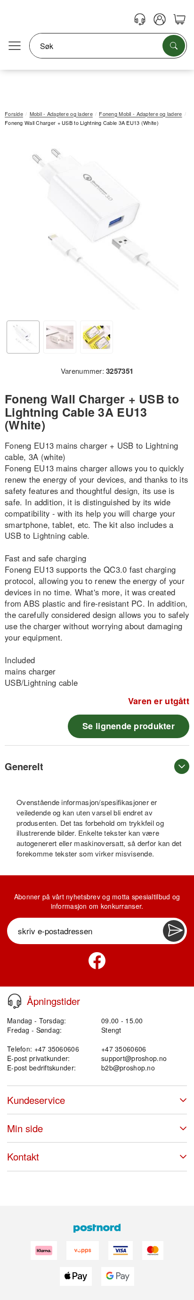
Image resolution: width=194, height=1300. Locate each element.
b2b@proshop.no (128, 1067)
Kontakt (23, 1156)
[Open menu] (14, 46)
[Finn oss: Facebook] (97, 960)
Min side (25, 1128)
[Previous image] (18, 226)
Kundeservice (36, 1100)
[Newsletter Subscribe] (174, 931)
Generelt (24, 766)
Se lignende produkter (128, 726)
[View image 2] (59, 337)
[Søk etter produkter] (173, 46)
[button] (93, 224)
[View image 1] (23, 337)
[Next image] (168, 226)
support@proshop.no (134, 1058)
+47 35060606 (123, 1048)
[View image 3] (96, 337)
